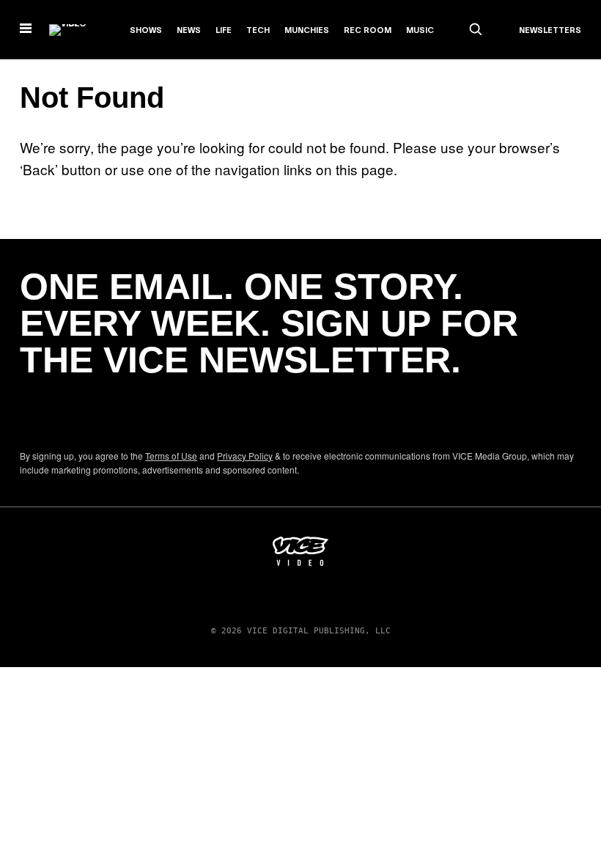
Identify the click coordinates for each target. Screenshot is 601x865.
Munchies (306, 30)
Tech (258, 30)
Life (223, 30)
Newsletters (550, 30)
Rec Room (367, 30)
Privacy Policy (245, 455)
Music (420, 30)
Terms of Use (171, 455)
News (189, 30)
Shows (146, 30)
